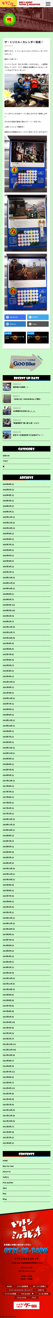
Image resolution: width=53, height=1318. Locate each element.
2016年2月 (7, 863)
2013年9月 (7, 994)
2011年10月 (7, 1121)
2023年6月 (7, 660)
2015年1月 (7, 912)
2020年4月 (7, 714)
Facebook (14, 317)
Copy (34, 324)
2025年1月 (7, 572)
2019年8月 (7, 731)
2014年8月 (7, 934)
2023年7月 (7, 654)
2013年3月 (7, 1027)
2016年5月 (7, 846)
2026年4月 (7, 495)
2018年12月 (7, 747)
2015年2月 (7, 907)
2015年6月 (7, 901)
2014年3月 (7, 962)
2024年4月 (7, 605)
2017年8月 (7, 786)
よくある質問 (43, 1294)
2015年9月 (7, 885)
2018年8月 (7, 764)
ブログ (5, 461)
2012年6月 (7, 1077)
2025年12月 (7, 517)
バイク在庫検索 (22, 1286)
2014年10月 (7, 929)
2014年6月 (7, 945)
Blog (5, 1199)
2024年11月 (7, 583)
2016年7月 (7, 841)
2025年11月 (7, 522)
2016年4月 (7, 852)
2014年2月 (7, 967)
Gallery (6, 1177)
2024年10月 (7, 588)
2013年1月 (7, 1038)
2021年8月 (7, 687)
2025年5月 (7, 555)
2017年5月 (7, 802)
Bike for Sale (8, 1166)
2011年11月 (7, 1115)
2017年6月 (7, 797)
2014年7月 (7, 940)
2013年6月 (7, 1011)
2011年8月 (7, 1132)
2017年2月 (7, 808)
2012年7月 (7, 1071)
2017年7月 (7, 791)
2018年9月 (7, 758)
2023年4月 (7, 671)
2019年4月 (7, 742)
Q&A (5, 1188)
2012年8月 (7, 1066)
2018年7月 (7, 769)
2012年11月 (7, 1049)
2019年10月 (7, 725)
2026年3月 (7, 500)
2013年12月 (7, 978)
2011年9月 (7, 1126)
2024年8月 (7, 594)
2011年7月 (7, 1137)
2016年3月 (7, 857)
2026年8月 (7, 484)
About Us (7, 1171)
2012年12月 (7, 1044)
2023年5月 (7, 665)
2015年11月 (7, 874)
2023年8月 (7, 649)
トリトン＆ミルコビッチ (8, 3)
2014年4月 (7, 956)
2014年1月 (7, 973)
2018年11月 (7, 753)
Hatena (13, 324)
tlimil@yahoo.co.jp (26, 1271)
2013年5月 (7, 1016)
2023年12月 (7, 627)
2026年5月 (7, 489)
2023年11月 (7, 632)
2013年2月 (7, 1033)
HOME (5, 1160)
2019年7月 (7, 736)
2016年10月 (7, 830)
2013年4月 (7, 1022)
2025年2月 (7, 566)
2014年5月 (7, 951)
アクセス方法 (21, 1297)
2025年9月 (7, 533)
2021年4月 (7, 693)
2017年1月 (7, 813)
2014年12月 (7, 918)
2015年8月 (7, 890)
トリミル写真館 (10, 1294)
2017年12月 (7, 780)
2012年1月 (7, 1104)
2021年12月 (7, 682)
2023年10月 (7, 638)
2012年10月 (7, 1055)
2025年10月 (7, 528)
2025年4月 (7, 561)
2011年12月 (7, 1110)
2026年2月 (7, 506)
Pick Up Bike (8, 1182)
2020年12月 (7, 698)
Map (4, 1193)
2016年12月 (7, 819)
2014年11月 (7, 923)
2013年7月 (7, 1005)
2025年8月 (7, 539)
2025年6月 (7, 550)
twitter (35, 317)
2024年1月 (7, 621)
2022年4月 (7, 676)
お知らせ (6, 455)
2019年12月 (7, 720)
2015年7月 (7, 896)
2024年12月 (7, 577)
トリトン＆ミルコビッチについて (21, 1290)
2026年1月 (7, 511)
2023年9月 (7, 643)
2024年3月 (7, 610)
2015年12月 (7, 868)
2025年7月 (7, 544)
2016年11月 (7, 824)
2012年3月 (7, 1093)
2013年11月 (7, 983)
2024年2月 (7, 616)
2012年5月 (7, 1082)
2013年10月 (7, 989)
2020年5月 (7, 709)
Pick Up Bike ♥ (27, 1294)
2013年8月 (7, 1000)
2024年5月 (7, 599)
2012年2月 (7, 1099)
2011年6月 (7, 1143)
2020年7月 (7, 703)
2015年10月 (7, 879)
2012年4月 (7, 1088)
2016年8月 (7, 835)
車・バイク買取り (39, 1286)
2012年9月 (7, 1060)
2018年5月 (7, 775)
